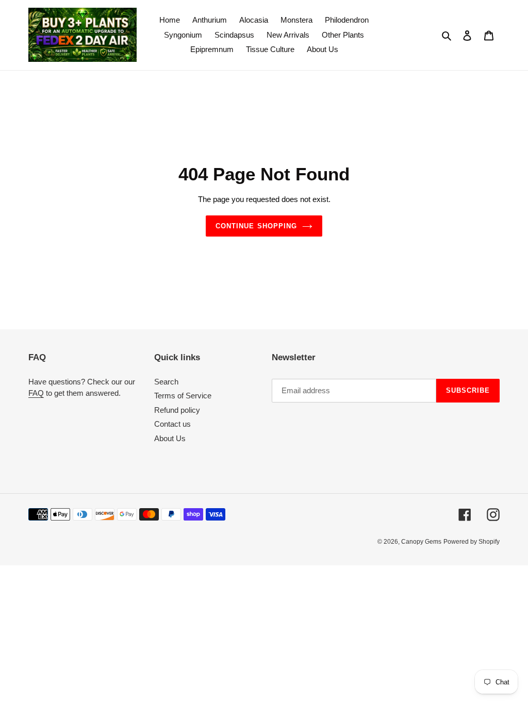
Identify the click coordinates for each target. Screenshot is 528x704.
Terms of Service (182, 395)
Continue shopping (256, 226)
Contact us (172, 424)
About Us (170, 438)
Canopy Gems (421, 541)
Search (166, 381)
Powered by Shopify (471, 541)
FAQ (36, 393)
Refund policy (177, 410)
